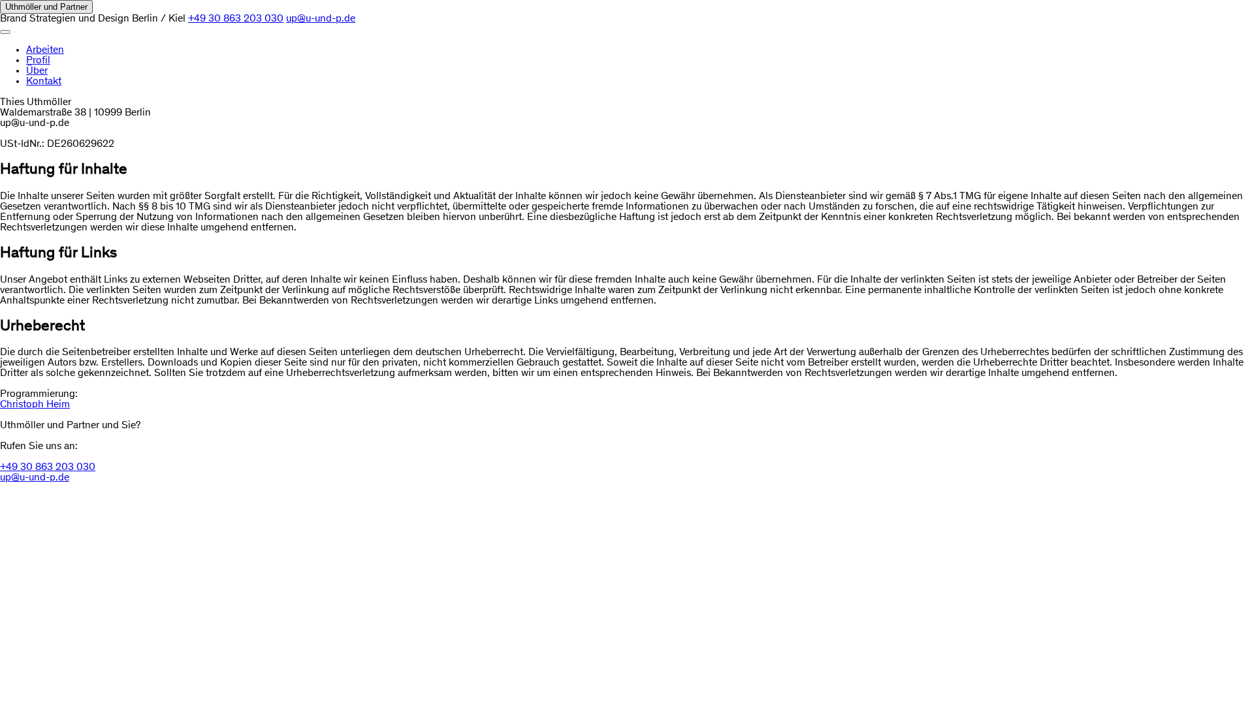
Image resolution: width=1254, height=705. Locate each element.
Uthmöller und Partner (46, 7)
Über (37, 71)
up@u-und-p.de (320, 19)
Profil (38, 60)
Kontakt (43, 81)
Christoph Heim (35, 405)
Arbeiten (45, 50)
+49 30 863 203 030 (235, 19)
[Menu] (5, 32)
